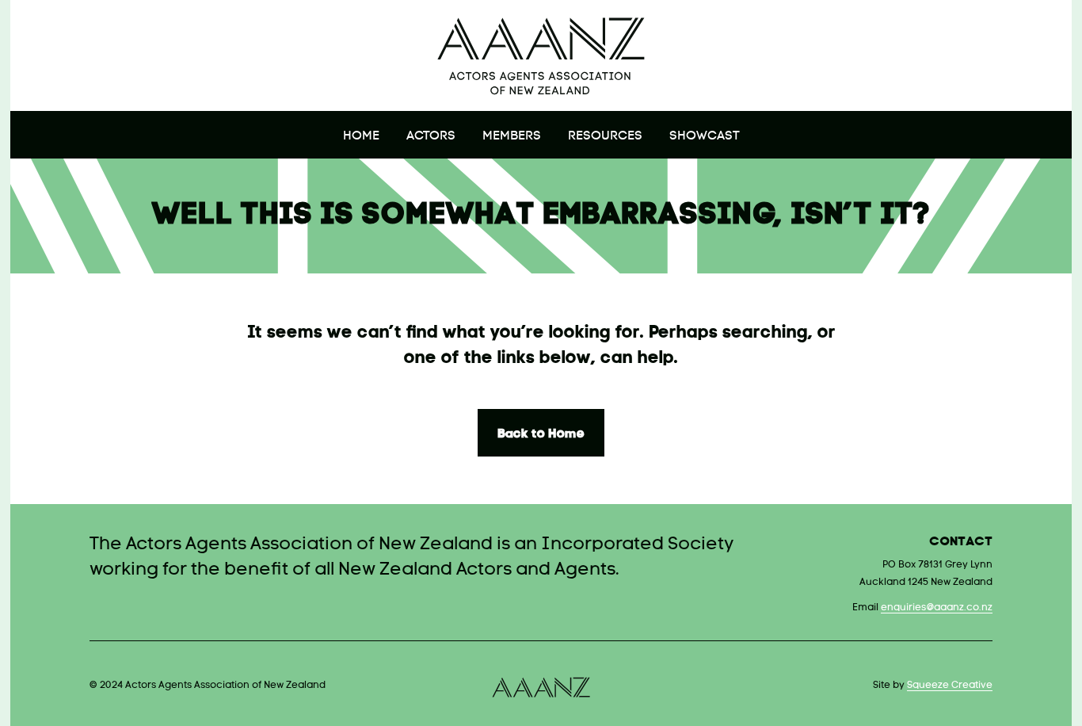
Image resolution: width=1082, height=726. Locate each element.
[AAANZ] (541, 55)
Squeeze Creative (949, 685)
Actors (430, 136)
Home (361, 136)
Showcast (704, 136)
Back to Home (541, 434)
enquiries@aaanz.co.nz (936, 608)
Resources (605, 136)
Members (511, 136)
